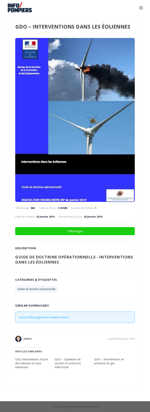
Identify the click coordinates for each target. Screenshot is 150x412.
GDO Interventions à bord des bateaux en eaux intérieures (31, 363)
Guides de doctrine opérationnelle (36, 289)
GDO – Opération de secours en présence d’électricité (68, 363)
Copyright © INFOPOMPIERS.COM (80, 406)
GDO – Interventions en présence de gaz (109, 361)
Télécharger (75, 231)
